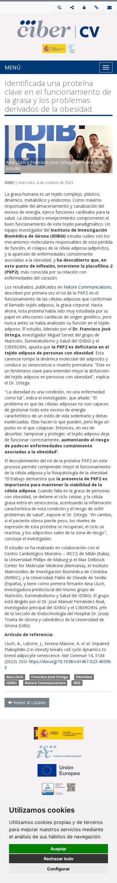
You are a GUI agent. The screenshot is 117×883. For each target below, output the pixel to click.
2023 (76, 683)
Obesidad (84, 677)
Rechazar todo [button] (59, 858)
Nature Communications (45, 683)
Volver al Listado (29, 702)
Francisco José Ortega (49, 677)
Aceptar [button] (58, 848)
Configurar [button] (58, 868)
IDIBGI (11, 683)
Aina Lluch (14, 677)
